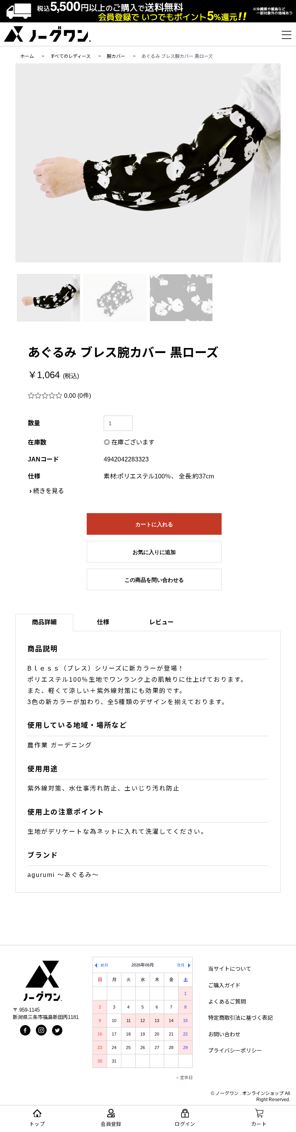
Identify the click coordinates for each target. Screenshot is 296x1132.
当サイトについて (229, 969)
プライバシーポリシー (235, 1051)
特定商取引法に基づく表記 (240, 1018)
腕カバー (116, 56)
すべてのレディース (70, 56)
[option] (148, 162)
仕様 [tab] (103, 622)
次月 (181, 965)
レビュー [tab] (161, 622)
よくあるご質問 (227, 1002)
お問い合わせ (224, 1034)
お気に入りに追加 (154, 552)
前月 (104, 965)
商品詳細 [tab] (44, 622)
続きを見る (48, 491)
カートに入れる (154, 524)
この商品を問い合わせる (154, 580)
